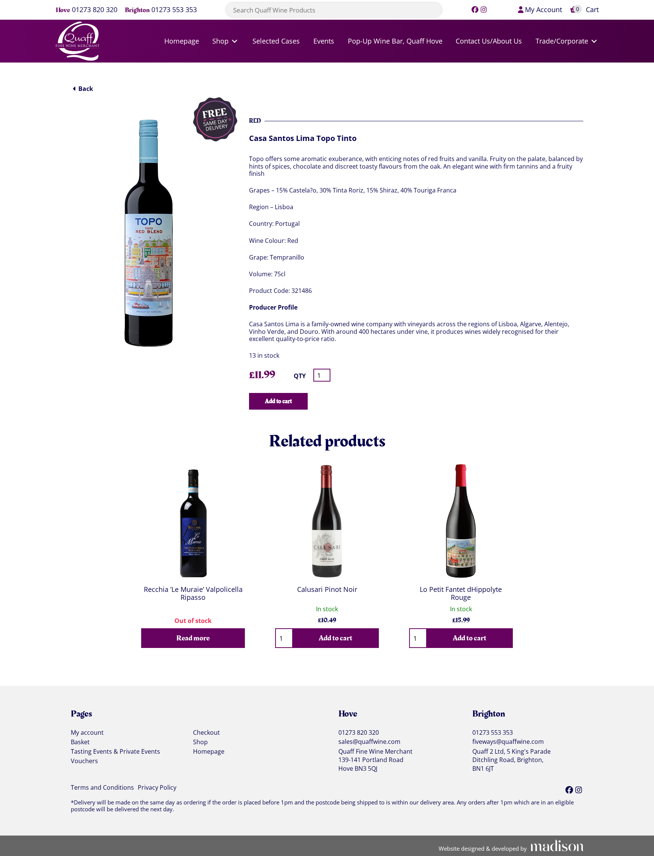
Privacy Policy (157, 788)
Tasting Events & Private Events (115, 752)
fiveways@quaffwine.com (508, 741)
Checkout (206, 733)
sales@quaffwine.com (369, 741)
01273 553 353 (174, 10)
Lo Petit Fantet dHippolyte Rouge (461, 593)
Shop (200, 742)
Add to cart (278, 401)
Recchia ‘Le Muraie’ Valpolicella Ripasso (193, 593)
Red (255, 120)
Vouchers (84, 761)
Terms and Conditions (102, 788)
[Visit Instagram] (484, 9)
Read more (193, 638)
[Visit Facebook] (475, 9)
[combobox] (334, 9)
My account (87, 733)
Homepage (208, 752)
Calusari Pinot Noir (327, 589)
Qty (300, 376)
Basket (80, 742)
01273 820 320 (94, 10)
